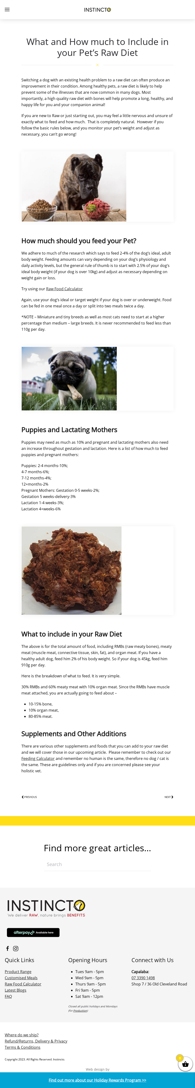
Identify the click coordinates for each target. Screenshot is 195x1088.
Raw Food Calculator (64, 288)
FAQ (8, 996)
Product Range (18, 971)
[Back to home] (97, 9)
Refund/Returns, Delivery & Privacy (36, 1041)
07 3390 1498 (143, 977)
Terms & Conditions (22, 1047)
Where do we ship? (22, 1035)
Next (168, 797)
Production (80, 1010)
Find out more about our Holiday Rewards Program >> (97, 1080)
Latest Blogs (15, 990)
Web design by (97, 1069)
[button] (7, 9)
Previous (30, 797)
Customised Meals (21, 977)
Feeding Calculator (38, 758)
